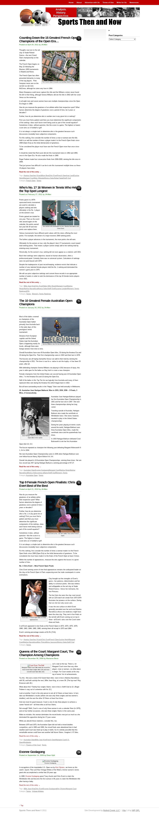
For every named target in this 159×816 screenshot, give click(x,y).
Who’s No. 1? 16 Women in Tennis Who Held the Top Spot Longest (48, 189)
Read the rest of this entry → (30, 172)
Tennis (39, 181)
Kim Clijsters (60, 767)
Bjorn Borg (45, 175)
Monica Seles (49, 178)
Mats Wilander (39, 178)
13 (78, 652)
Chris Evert (53, 175)
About (79, 2)
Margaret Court (28, 178)
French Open (61, 175)
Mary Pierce (41, 642)
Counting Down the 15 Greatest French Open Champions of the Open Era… (48, 39)
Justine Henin (64, 640)
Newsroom (134, 2)
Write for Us (122, 2)
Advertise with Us (92, 2)
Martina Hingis (65, 470)
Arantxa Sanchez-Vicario (32, 175)
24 (78, 752)
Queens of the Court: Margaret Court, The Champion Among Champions (46, 653)
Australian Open (29, 470)
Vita (124, 810)
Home (71, 2)
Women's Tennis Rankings (41, 294)
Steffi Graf (67, 178)
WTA (27, 291)
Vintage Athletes (38, 791)
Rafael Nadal (58, 178)
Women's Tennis (61, 473)
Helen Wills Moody (49, 286)
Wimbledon (27, 742)
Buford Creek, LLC (111, 810)
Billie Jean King (29, 286)
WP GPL (136, 810)
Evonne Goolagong (42, 470)
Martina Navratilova (31, 289)
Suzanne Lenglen (61, 289)
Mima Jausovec (51, 642)
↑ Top (21, 805)
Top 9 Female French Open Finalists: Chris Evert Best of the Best (47, 484)
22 (78, 188)
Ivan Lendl (70, 175)
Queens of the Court (33, 745)
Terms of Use (108, 2)
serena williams (42, 473)
